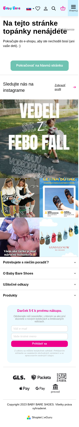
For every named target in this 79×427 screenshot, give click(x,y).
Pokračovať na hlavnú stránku (39, 65)
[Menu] (73, 8)
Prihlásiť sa (39, 343)
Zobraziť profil (60, 87)
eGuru (48, 417)
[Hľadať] (54, 8)
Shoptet (37, 417)
